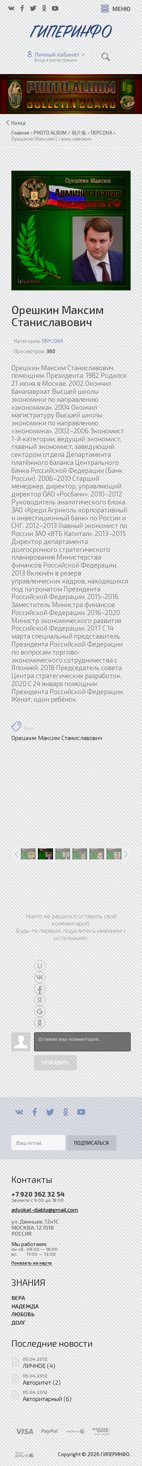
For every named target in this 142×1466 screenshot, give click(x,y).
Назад (18, 123)
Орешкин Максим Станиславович (56, 737)
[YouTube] (81, 1112)
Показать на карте (31, 1262)
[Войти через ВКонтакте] (39, 977)
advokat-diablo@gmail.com (44, 1209)
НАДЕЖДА (25, 1306)
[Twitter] (50, 1112)
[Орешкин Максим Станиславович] (71, 230)
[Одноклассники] (65, 1112)
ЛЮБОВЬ (22, 1314)
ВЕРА (18, 1297)
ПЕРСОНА (52, 341)
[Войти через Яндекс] (39, 1000)
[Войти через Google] (39, 1011)
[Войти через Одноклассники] (39, 1023)
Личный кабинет (57, 54)
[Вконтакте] (19, 1112)
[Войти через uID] (39, 966)
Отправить (55, 1063)
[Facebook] (34, 1112)
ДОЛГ (18, 1322)
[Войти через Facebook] (39, 988)
